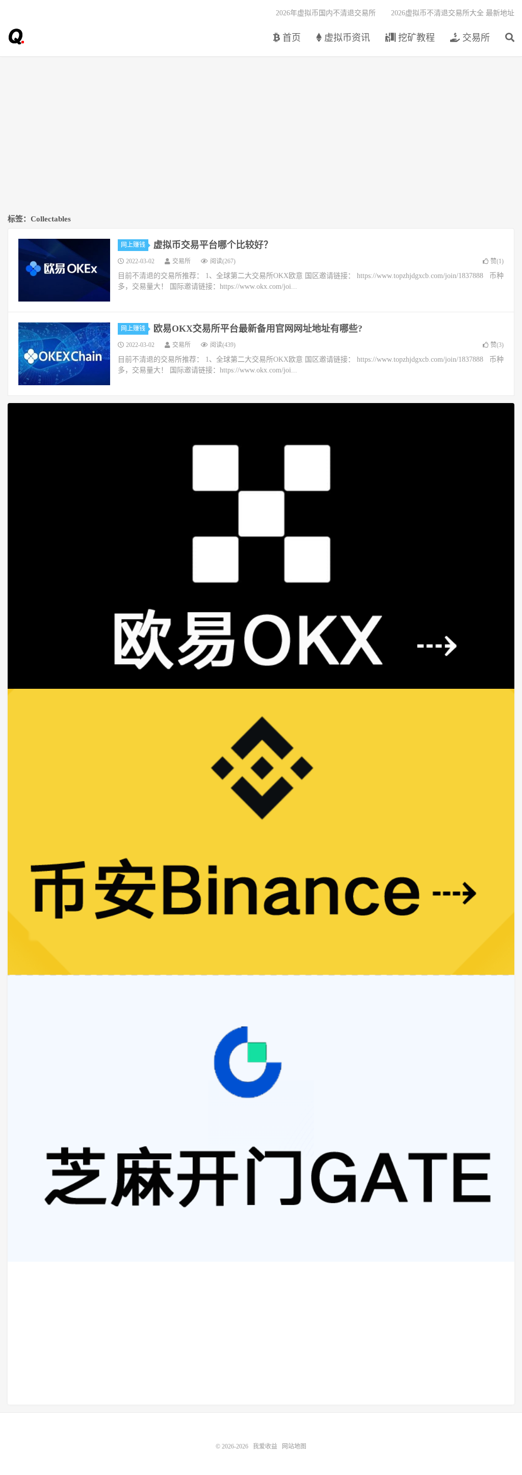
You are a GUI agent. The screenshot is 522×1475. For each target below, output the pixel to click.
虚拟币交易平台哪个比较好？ (213, 245)
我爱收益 (16, 36)
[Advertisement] (261, 135)
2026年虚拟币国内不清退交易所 (326, 13)
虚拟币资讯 (346, 38)
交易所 (475, 38)
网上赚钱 (133, 244)
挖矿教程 (415, 38)
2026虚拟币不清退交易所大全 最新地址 (452, 13)
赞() (497, 261)
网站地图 (294, 1446)
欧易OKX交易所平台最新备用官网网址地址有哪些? (257, 328)
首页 (290, 38)
